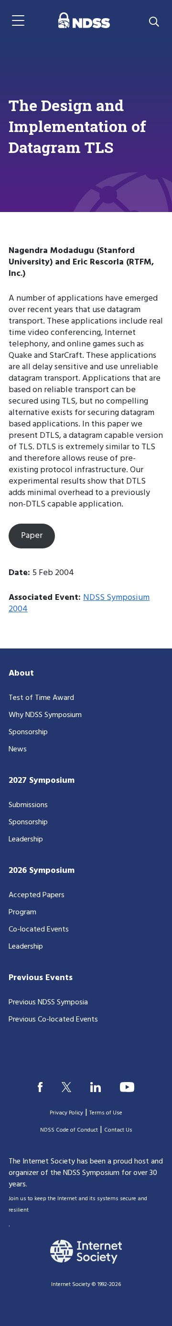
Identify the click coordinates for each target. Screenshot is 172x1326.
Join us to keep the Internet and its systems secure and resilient (78, 1204)
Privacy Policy (66, 1113)
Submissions (28, 805)
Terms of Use (105, 1113)
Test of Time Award (41, 698)
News (18, 749)
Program (22, 912)
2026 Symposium (42, 871)
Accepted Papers (36, 895)
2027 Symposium (42, 781)
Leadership (26, 839)
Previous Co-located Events (53, 1019)
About (21, 673)
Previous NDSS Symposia (48, 1002)
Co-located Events (39, 929)
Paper (32, 536)
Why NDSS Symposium (45, 715)
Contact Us (118, 1130)
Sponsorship (28, 732)
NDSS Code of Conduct (69, 1130)
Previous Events (41, 978)
